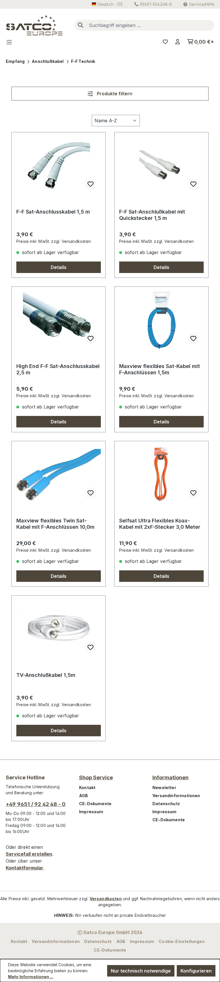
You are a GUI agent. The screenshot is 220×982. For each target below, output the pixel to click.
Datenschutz (166, 803)
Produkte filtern (114, 93)
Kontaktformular (24, 868)
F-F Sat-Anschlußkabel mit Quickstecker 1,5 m (152, 215)
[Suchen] (80, 25)
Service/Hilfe (201, 4)
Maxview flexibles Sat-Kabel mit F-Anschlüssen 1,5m (159, 369)
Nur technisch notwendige (141, 971)
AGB (83, 795)
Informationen (170, 777)
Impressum (91, 811)
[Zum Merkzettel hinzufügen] (90, 184)
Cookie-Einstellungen (182, 941)
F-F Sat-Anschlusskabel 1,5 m (53, 212)
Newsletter (164, 787)
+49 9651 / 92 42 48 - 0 (36, 804)
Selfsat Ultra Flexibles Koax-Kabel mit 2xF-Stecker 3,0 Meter (159, 524)
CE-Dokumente (95, 803)
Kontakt (87, 787)
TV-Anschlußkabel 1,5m (45, 675)
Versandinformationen (176, 795)
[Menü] (11, 42)
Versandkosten (106, 898)
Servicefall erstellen (29, 854)
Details (58, 267)
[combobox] (150, 25)
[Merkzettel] (165, 42)
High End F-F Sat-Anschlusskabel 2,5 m (58, 369)
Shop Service (96, 777)
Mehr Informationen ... (30, 976)
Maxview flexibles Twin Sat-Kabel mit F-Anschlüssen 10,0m (55, 524)
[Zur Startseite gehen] (34, 25)
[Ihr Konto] (178, 42)
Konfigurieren (196, 971)
